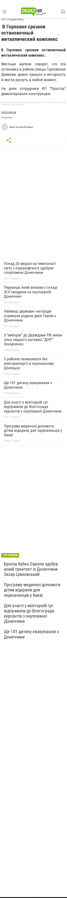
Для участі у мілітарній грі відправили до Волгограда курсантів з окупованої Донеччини (32, 406)
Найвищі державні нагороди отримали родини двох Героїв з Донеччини (30, 315)
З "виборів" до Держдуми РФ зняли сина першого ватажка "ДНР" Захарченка (33, 339)
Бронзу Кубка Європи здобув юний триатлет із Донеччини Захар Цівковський (31, 569)
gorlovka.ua (8, 112)
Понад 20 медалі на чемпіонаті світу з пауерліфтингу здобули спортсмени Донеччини (30, 268)
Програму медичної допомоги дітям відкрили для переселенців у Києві (33, 430)
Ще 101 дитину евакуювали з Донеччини (28, 385)
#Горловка (7, 117)
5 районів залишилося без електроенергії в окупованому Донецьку (29, 363)
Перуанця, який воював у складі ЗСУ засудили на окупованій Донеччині (30, 292)
